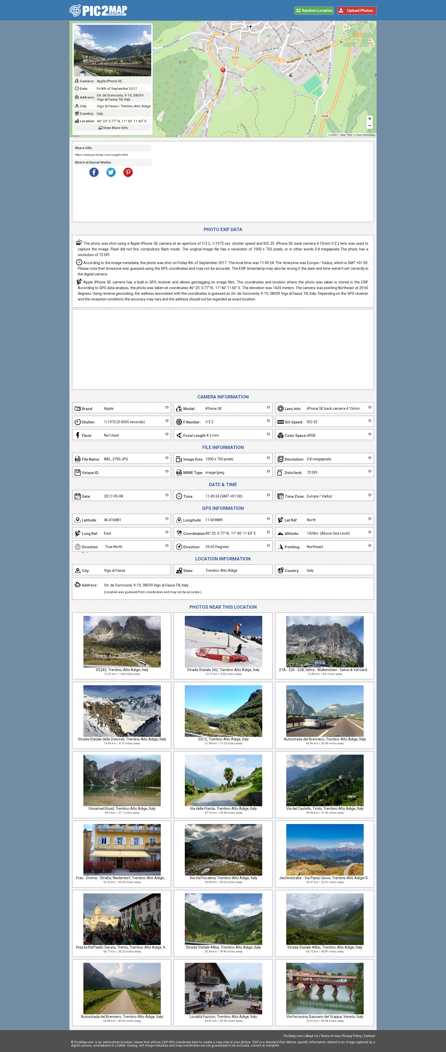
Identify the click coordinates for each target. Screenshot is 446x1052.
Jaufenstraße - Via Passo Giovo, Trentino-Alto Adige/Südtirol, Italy (332, 878)
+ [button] (369, 118)
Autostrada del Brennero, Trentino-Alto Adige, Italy (325, 739)
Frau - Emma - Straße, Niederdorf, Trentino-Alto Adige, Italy (124, 878)
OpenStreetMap (365, 135)
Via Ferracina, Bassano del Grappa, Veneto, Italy (324, 1017)
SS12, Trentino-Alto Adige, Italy (223, 739)
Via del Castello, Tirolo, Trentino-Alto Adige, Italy (325, 808)
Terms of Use (330, 1036)
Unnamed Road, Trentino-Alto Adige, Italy (122, 808)
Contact (369, 1036)
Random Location (317, 11)
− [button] (369, 125)
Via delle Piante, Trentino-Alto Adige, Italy (223, 808)
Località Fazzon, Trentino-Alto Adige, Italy (223, 1017)
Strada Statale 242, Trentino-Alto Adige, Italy (223, 670)
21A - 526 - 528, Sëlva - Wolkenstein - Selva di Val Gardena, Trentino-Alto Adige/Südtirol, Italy (354, 670)
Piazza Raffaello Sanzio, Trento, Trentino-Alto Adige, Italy (123, 947)
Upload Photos (360, 11)
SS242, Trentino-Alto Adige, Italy (122, 670)
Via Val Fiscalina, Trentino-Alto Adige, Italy (223, 878)
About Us (311, 1036)
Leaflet (333, 135)
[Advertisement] (261, 181)
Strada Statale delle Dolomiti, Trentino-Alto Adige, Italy (122, 739)
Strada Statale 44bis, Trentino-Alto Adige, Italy (223, 947)
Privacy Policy (352, 1036)
